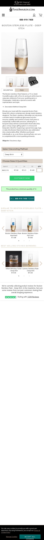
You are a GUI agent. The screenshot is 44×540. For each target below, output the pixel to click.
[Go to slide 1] (19, 241)
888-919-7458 (26, 19)
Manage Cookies (11, 537)
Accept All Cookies (30, 537)
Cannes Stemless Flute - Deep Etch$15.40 (30, 271)
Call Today (22, 198)
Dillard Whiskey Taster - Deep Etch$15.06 (14, 271)
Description (8, 90)
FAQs (22, 90)
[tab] (8, 90)
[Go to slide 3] (29, 241)
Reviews (33, 297)
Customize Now (22, 178)
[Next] (41, 228)
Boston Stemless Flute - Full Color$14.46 (30, 235)
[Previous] (3, 228)
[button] (3, 15)
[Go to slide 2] (24, 241)
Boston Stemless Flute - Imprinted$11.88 (13, 235)
